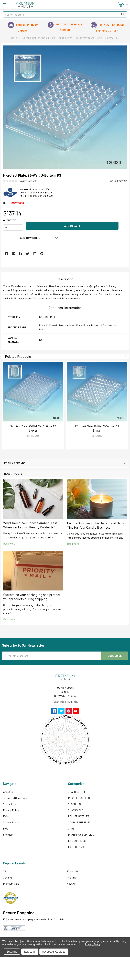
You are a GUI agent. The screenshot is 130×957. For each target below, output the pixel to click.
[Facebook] (6, 254)
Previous (120, 356)
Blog (5, 828)
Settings (12, 951)
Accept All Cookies (53, 951)
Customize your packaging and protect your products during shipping (31, 597)
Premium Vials (11, 883)
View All (70, 883)
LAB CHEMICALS (77, 846)
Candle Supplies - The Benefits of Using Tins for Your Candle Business (96, 525)
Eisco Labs (72, 871)
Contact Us (9, 804)
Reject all (29, 951)
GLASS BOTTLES (77, 791)
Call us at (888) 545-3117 (65, 701)
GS (4, 871)
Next (125, 356)
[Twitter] (28, 254)
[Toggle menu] (4, 4)
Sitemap (8, 834)
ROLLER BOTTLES (78, 816)
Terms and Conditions (15, 798)
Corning (7, 877)
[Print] (20, 254)
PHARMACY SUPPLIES (81, 834)
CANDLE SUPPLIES (79, 822)
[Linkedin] (35, 254)
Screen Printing (11, 822)
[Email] (13, 254)
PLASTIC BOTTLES (79, 798)
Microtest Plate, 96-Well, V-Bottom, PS (97, 426)
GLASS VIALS (75, 810)
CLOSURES (74, 804)
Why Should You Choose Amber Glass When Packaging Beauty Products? (30, 525)
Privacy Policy (11, 810)
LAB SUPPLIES (77, 840)
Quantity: (10, 220)
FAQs (6, 816)
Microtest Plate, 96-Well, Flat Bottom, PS (33, 426)
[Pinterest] (42, 254)
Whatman (71, 877)
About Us (8, 791)
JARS (71, 828)
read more (9, 543)
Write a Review (118, 180)
